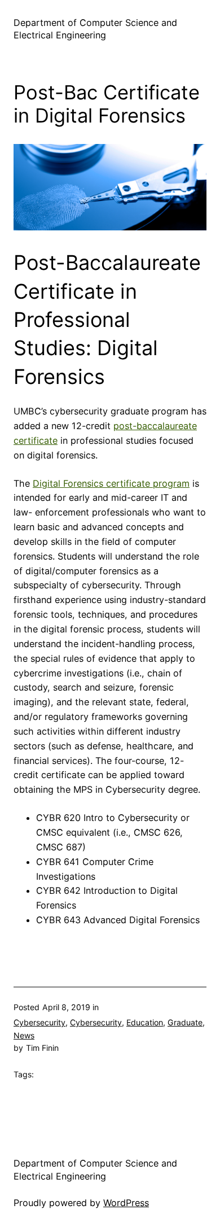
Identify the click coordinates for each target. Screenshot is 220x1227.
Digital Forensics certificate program (111, 483)
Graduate (185, 1022)
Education (144, 1022)
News (24, 1035)
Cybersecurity (39, 1022)
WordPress (126, 1202)
